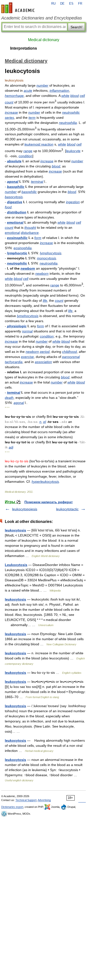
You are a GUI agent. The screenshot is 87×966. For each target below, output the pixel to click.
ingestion (73, 202)
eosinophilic (17, 238)
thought (30, 227)
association (43, 362)
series (9, 117)
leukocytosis (15, 530)
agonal (12, 181)
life (45, 300)
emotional (15, 222)
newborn (28, 268)
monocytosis (46, 258)
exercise (27, 357)
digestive (14, 202)
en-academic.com (18, 7)
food (8, 207)
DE (62, 3)
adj (11, 447)
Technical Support (25, 800)
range (27, 151)
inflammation (59, 90)
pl (44, 422)
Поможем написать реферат (48, 502)
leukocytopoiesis (24, 509)
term (32, 117)
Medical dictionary (43, 40)
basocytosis (14, 197)
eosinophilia (23, 248)
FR (80, 3)
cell (82, 96)
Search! (76, 27)
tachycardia (13, 362)
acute (28, 90)
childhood (69, 352)
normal (27, 331)
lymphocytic (17, 253)
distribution (16, 212)
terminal (37, 181)
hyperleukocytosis (45, 481)
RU (53, 3)
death (9, 398)
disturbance (30, 233)
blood (74, 96)
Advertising (44, 800)
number (42, 85)
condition (25, 156)
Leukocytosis (16, 565)
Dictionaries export (12, 806)
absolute (14, 161)
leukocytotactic (67, 509)
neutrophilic (71, 112)
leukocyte (73, 151)
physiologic (17, 326)
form (37, 238)
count (9, 102)
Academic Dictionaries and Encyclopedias (41, 18)
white (65, 96)
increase (11, 112)
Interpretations (23, 48)
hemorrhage (14, 96)
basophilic (15, 187)
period (45, 352)
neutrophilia (68, 123)
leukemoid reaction (38, 144)
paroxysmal (71, 357)
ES (71, 3)
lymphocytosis (50, 253)
